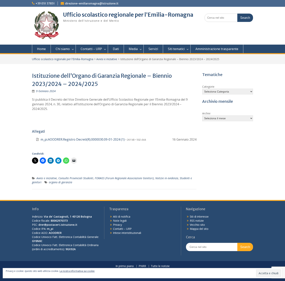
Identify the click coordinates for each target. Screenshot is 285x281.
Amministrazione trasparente (216, 49)
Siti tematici (176, 49)
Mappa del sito (199, 229)
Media (133, 49)
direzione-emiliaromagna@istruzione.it (91, 3)
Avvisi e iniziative (106, 59)
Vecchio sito (197, 225)
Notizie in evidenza (166, 178)
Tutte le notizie (160, 266)
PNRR (142, 266)
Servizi (153, 49)
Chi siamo (63, 49)
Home (41, 49)
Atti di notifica (121, 216)
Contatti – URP (91, 49)
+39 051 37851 (45, 3)
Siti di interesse (199, 216)
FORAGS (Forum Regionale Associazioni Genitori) (124, 178)
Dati (116, 49)
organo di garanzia (60, 182)
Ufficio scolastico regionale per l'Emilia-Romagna (128, 14)
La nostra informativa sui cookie (77, 271)
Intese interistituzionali (127, 233)
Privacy (117, 225)
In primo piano (125, 266)
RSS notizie (197, 220)
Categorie (208, 86)
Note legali (120, 220)
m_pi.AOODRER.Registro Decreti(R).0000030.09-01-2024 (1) (83, 139)
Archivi (206, 113)
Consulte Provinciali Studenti (75, 178)
